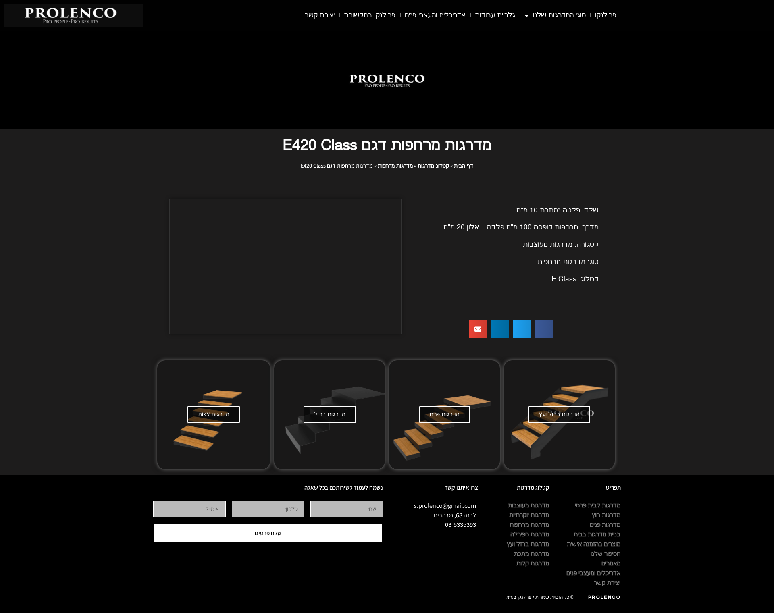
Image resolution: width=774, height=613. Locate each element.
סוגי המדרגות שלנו (559, 15)
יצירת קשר (320, 15)
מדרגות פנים (445, 414)
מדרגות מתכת (531, 554)
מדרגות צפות (213, 414)
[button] (544, 329)
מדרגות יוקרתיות (529, 515)
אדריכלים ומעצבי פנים (435, 15)
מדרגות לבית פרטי (597, 505)
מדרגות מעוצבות (528, 505)
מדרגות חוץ (606, 515)
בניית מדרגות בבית (597, 534)
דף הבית (463, 166)
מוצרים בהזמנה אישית (593, 544)
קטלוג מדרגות (433, 166)
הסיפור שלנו (605, 554)
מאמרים (610, 563)
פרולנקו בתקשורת (369, 15)
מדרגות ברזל (329, 414)
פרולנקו (605, 15)
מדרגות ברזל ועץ (559, 414)
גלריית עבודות (495, 15)
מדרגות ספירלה (529, 534)
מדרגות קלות (532, 563)
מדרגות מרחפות (395, 166)
